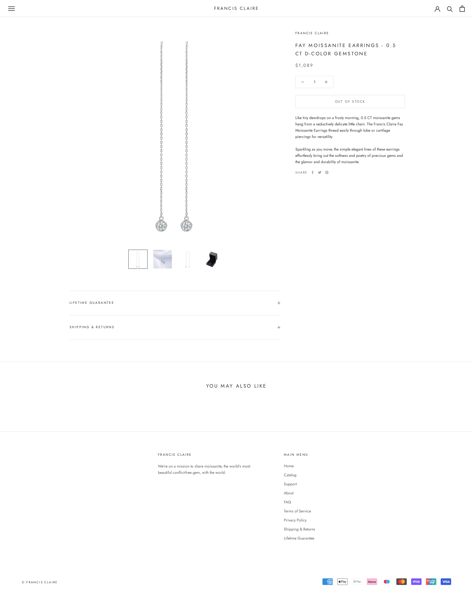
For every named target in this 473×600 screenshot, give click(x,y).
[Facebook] (312, 172)
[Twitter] (319, 172)
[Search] (450, 8)
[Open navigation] (11, 8)
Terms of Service (297, 511)
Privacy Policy (295, 520)
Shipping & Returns (92, 327)
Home (289, 466)
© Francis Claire (39, 582)
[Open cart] (462, 8)
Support (290, 484)
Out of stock (350, 101)
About (288, 493)
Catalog (290, 475)
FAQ (287, 502)
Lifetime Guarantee (92, 302)
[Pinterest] (326, 172)
